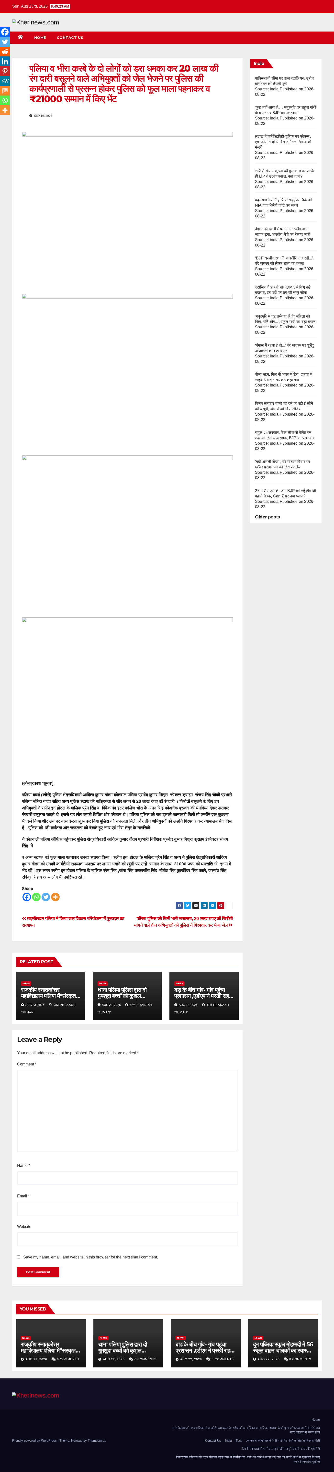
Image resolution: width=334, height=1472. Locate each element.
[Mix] (5, 91)
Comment (26, 1064)
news (26, 983)
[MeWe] (5, 81)
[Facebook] (26, 897)
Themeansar (96, 1440)
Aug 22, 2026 (114, 1359)
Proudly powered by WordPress (35, 1440)
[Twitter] (46, 897)
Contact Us (70, 37)
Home (40, 37)
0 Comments (68, 1359)
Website (24, 1227)
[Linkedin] (5, 61)
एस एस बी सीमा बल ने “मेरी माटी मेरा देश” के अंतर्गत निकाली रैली (283, 1440)
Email (23, 1196)
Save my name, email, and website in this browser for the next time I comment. (90, 1257)
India (228, 1440)
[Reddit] (5, 51)
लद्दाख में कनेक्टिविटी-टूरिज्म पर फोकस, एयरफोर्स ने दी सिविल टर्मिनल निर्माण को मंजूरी (283, 141)
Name (23, 1165)
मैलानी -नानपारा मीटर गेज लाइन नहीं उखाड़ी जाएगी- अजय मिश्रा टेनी (280, 1449)
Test (239, 1440)
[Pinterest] (5, 71)
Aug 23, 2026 (36, 1359)
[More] (55, 897)
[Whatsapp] (36, 897)
